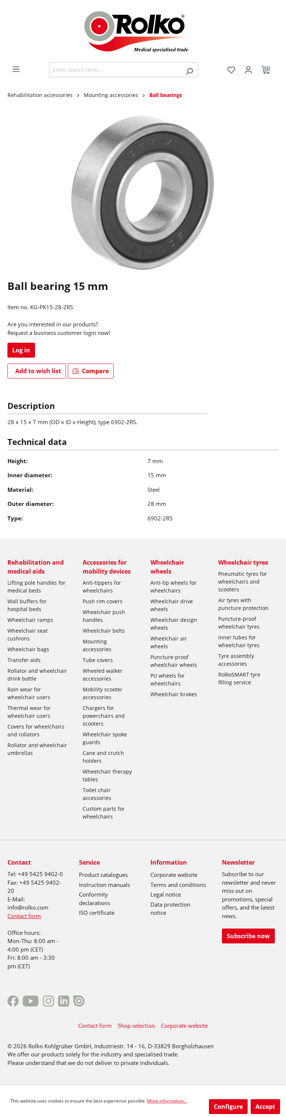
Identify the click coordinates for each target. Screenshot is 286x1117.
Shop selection (136, 1025)
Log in (21, 350)
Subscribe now (248, 936)
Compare (94, 371)
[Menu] (16, 69)
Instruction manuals (104, 884)
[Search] (189, 69)
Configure (228, 1107)
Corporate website (173, 874)
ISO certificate (96, 912)
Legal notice (165, 894)
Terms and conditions (178, 884)
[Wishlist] (231, 70)
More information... (167, 1101)
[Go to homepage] (143, 30)
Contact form (24, 916)
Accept (265, 1107)
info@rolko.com (27, 907)
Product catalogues (103, 874)
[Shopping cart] (268, 70)
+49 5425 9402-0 (40, 874)
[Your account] (248, 70)
